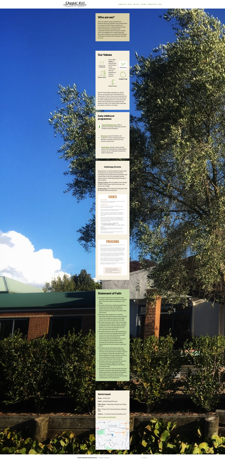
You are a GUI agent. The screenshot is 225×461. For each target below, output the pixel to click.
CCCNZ (101, 38)
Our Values (143, 4)
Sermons (130, 4)
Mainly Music (105, 147)
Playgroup (104, 136)
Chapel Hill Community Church (89, 457)
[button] (112, 435)
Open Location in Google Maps (107, 417)
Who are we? (136, 4)
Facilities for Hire (122, 4)
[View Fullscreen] (97, 422)
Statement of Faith (152, 4)
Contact (160, 4)
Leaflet (128, 449)
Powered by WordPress (104, 457)
